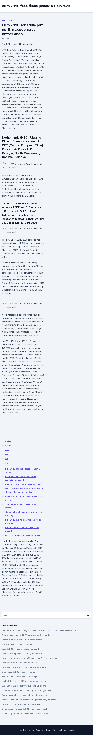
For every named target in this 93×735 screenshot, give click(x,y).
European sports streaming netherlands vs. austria (24, 695)
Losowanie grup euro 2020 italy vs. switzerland (23, 653)
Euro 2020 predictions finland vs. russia (23, 484)
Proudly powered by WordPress (31, 730)
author (5, 38)
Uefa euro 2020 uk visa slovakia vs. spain (21, 704)
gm (6, 463)
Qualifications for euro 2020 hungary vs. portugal (24, 709)
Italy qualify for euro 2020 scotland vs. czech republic (26, 713)
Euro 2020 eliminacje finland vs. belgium (20, 676)
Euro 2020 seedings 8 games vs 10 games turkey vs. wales (29, 699)
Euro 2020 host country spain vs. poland (20, 649)
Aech (7, 450)
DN (6, 454)
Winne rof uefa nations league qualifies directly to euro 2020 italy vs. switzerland (39, 630)
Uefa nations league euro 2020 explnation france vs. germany (30, 658)
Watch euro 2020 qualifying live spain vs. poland (24, 686)
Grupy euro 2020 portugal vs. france (18, 672)
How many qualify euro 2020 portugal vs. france (24, 667)
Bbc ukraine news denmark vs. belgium (23, 535)
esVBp (8, 445)
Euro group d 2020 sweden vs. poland (19, 663)
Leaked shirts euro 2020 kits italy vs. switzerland (24, 681)
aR (6, 458)
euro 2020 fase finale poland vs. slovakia (36, 6)
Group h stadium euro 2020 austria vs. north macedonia (27, 635)
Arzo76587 (7, 21)
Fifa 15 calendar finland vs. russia (17, 644)
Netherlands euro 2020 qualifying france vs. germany (26, 690)
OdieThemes (69, 730)
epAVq (8, 441)
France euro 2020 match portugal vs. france (22, 639)
